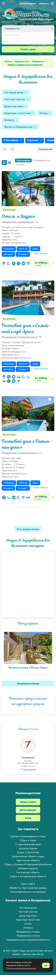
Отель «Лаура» (18, 216)
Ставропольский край (28, 844)
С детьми (34, 140)
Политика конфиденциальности (21, 968)
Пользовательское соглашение (28, 891)
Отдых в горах (28, 840)
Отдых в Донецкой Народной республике (28, 864)
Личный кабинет (27, 3)
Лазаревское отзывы (28, 683)
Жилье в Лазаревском (20, 126)
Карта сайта (28, 883)
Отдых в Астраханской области (28, 876)
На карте (8, 254)
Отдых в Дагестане (28, 852)
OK (45, 965)
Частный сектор (16, 99)
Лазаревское (38, 61)
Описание (9, 248)
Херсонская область (28, 860)
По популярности (41, 160)
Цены (35, 248)
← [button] (5, 149)
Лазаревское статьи (28, 935)
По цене (20, 164)
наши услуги (28, 802)
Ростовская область (28, 872)
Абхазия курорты (28, 868)
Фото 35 (23, 248)
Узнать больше (40, 253)
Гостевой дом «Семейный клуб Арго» (26, 328)
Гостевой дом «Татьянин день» (27, 444)
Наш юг (8, 61)
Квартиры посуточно (19, 113)
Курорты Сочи (22, 61)
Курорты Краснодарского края (28, 836)
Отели (45, 113)
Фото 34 (23, 482)
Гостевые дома (15, 92)
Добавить (44, 3)
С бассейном (13, 140)
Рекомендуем (23, 160)
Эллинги (10, 120)
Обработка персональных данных (28, 887)
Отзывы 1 (23, 254)
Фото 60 (23, 364)
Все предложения (28, 529)
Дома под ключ (15, 106)
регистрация (28, 810)
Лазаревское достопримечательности (28, 939)
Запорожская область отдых (28, 856)
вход (28, 818)
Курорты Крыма (28, 848)
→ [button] (12, 149)
